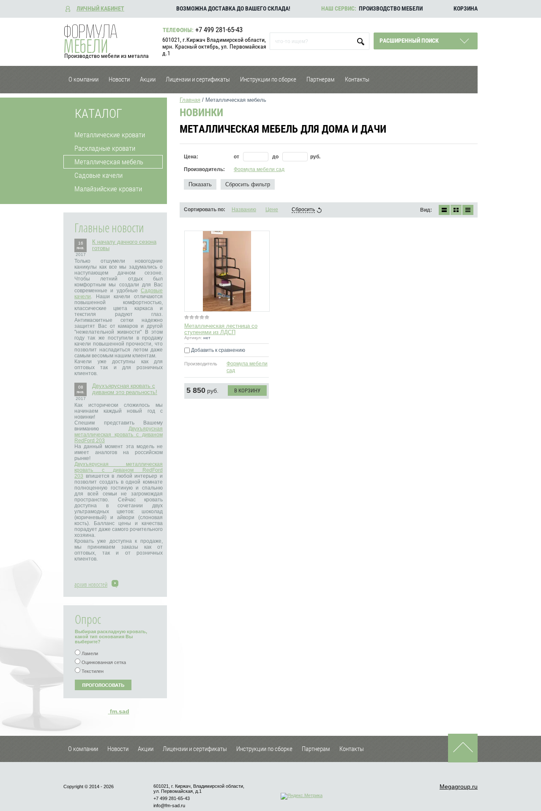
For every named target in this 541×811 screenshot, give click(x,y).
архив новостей (90, 584)
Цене (271, 209)
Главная (190, 100)
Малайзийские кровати (108, 189)
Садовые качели (98, 175)
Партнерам (320, 79)
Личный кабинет (100, 8)
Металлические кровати (109, 135)
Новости (119, 79)
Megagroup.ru (459, 786)
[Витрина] (456, 210)
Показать (200, 184)
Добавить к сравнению (217, 350)
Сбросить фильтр (247, 184)
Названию (244, 209)
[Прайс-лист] (467, 210)
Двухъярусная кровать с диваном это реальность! (124, 389)
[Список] (444, 210)
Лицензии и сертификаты (198, 79)
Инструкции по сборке (268, 79)
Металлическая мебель (108, 162)
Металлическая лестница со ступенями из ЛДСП (220, 329)
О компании (83, 79)
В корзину (247, 390)
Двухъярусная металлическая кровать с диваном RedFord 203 (118, 435)
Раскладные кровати (104, 148)
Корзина (466, 8)
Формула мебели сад (259, 169)
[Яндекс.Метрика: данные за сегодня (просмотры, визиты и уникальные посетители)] (301, 796)
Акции (148, 79)
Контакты (357, 79)
